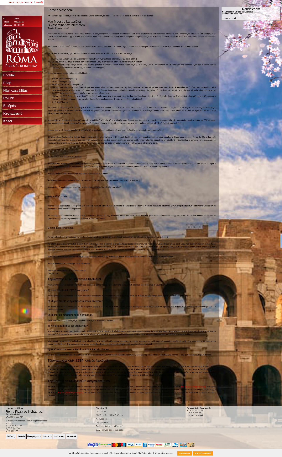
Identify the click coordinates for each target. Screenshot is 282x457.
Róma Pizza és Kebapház (24, 411)
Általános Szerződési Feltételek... (110, 415)
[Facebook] (41, 2)
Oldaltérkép (101, 411)
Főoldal (9, 75)
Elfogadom (184, 453)
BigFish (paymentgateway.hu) (193, 387)
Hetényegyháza (34, 436)
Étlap (7, 83)
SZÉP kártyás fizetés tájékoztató (110, 430)
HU (13, 2)
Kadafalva (47, 436)
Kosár (7, 121)
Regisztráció (12, 113)
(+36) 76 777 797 (26, 2)
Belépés (38, 2)
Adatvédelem (101, 419)
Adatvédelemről (203, 453)
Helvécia (21, 436)
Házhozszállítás (15, 90)
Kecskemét (71, 436)
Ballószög (11, 436)
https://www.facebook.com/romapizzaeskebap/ (27, 421)
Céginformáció (102, 422)
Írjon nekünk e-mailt (195, 415)
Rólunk (8, 98)
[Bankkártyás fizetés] (93, 445)
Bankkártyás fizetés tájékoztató (109, 426)
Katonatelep (59, 436)
